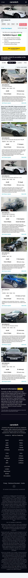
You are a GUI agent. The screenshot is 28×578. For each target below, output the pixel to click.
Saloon (7, 456)
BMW (7, 445)
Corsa (21, 445)
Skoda (7, 447)
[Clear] (15, 63)
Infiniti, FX (10, 62)
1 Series (21, 447)
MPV (7, 463)
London (7, 469)
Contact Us (8, 435)
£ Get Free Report (6, 28)
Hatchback (7, 458)
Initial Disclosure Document (13, 510)
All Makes (7, 450)
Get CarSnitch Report (14, 49)
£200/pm (21, 463)
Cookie (23, 483)
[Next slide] (26, 11)
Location (20, 62)
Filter (5, 62)
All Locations (7, 476)
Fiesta (21, 443)
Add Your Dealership (17, 435)
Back (3, 2)
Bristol (7, 473)
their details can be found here (20, 519)
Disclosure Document (14, 483)
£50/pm (21, 456)
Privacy (5, 483)
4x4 (7, 460)
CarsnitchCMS (21, 489)
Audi (7, 443)
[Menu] (26, 2)
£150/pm (21, 460)
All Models (21, 450)
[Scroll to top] (14, 486)
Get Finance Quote (6, 103)
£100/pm (21, 458)
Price (25, 62)
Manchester (7, 471)
